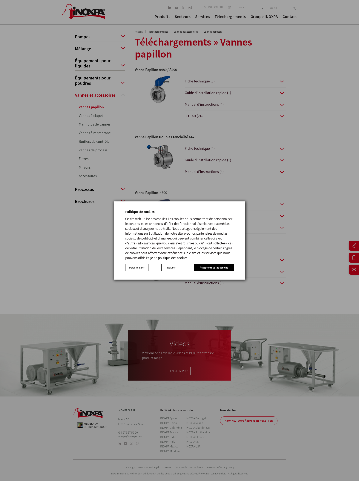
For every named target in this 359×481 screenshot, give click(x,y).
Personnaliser (137, 267)
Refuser (171, 267)
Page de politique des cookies (166, 258)
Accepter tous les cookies (214, 267)
